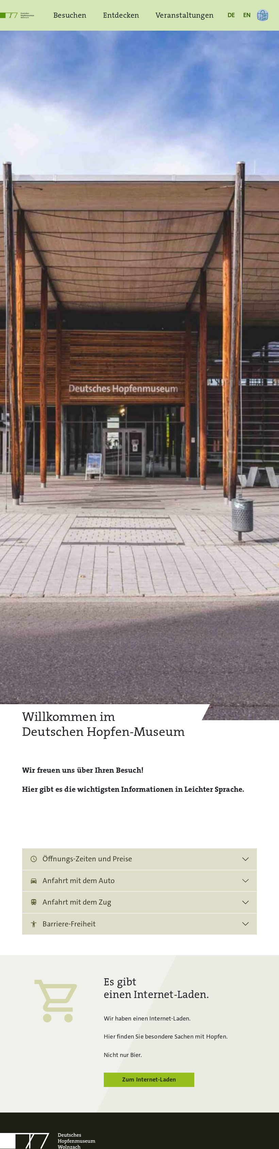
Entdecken (121, 15)
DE (231, 15)
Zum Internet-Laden (149, 1079)
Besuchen (69, 15)
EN (246, 15)
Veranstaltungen (184, 15)
